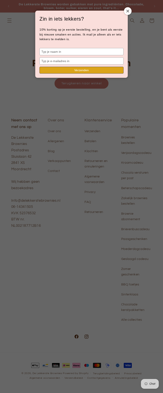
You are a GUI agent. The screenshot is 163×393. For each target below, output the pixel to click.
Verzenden (81, 70)
